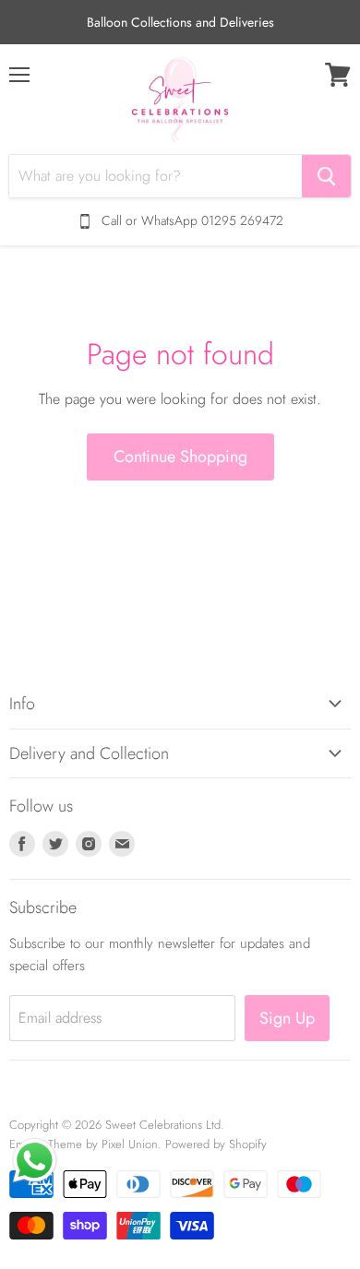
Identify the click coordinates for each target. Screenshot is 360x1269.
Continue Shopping (180, 456)
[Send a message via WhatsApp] (34, 1160)
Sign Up (287, 1018)
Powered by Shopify (216, 1144)
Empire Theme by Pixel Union (83, 1144)
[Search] (326, 176)
